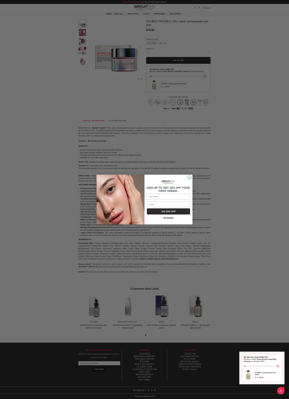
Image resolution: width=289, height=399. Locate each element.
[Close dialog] (190, 178)
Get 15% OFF (168, 211)
